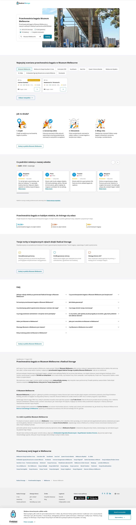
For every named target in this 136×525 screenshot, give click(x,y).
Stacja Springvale (54, 469)
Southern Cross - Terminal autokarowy (27, 463)
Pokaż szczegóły (28, 522)
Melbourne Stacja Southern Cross (26, 456)
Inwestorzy (19, 499)
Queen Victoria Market (67, 456)
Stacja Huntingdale (22, 469)
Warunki (61, 497)
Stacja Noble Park (54, 466)
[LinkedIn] (110, 493)
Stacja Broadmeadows (105, 466)
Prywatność (62, 499)
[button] (40, 36)
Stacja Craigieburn (66, 469)
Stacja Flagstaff (78, 459)
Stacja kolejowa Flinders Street (110, 459)
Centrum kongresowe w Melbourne (62, 459)
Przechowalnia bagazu (34, 480)
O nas (18, 497)
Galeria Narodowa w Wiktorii (92, 459)
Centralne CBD (41, 456)
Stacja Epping (64, 466)
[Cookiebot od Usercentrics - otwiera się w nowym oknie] (13, 522)
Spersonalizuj (119, 517)
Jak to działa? (33, 497)
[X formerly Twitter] (104, 493)
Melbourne (47, 480)
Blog (45, 499)
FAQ (31, 499)
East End (57, 456)
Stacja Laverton (74, 466)
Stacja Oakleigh (42, 466)
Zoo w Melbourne (21, 466)
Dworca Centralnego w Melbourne (27, 408)
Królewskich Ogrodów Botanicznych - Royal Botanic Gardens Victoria (75, 433)
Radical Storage (21, 480)
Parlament (94, 466)
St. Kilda (90, 456)
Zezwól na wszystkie (119, 512)
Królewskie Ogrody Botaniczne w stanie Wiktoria (30, 459)
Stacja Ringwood (77, 469)
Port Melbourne (32, 466)
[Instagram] (107, 493)
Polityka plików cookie (64, 502)
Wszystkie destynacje (49, 497)
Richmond (42, 463)
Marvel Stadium (85, 466)
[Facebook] (102, 493)
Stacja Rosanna (33, 469)
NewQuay (93, 463)
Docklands (48, 459)
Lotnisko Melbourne (103, 463)
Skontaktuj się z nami (35, 502)
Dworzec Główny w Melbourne (92, 469)
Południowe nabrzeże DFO (65, 463)
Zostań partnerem (21, 502)
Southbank (50, 456)
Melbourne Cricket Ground (82, 463)
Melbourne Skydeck (81, 456)
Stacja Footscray (52, 463)
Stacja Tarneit (43, 469)
